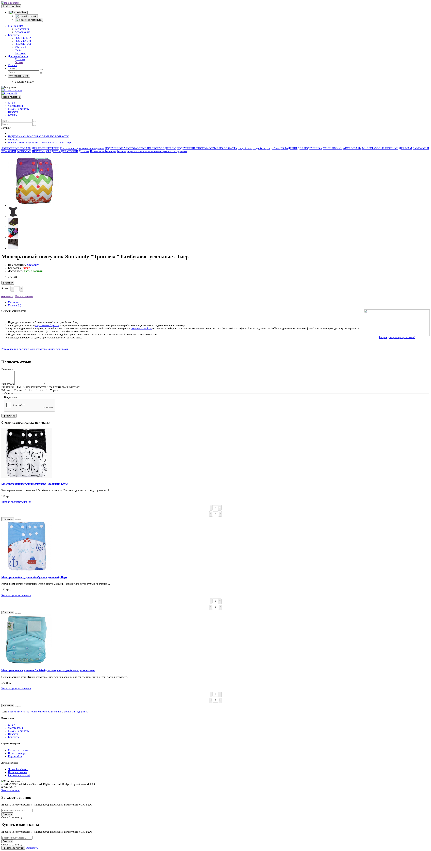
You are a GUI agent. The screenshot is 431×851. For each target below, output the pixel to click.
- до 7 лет (273, 148)
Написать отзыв (24, 296)
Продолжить (9, 415)
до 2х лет (13, 139)
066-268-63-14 (23, 44)
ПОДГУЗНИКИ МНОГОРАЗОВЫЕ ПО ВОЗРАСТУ (38, 136)
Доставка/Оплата (18, 56)
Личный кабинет (18, 769)
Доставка (20, 59)
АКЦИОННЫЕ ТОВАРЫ (16, 148)
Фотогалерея (15, 105)
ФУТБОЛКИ (24, 151)
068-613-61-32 (23, 38)
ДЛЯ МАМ (405, 148)
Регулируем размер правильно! (397, 337)
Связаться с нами (18, 750)
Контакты (13, 35)
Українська (35, 20)
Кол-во (5, 288)
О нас (11, 102)
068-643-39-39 (23, 41)
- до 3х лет (260, 148)
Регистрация (22, 28)
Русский (31, 16)
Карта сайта (15, 756)
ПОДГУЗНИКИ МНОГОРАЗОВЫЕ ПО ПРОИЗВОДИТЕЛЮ (140, 148)
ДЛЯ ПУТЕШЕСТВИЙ (45, 148)
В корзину (8, 282)
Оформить (32, 847)
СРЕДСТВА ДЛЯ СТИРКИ (62, 151)
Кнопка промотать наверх (16, 501)
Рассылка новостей (19, 775)
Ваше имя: (7, 369)
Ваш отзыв (7, 383)
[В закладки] (16, 519)
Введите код (11, 397)
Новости (13, 111)
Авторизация (22, 32)
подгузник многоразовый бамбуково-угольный (35, 711)
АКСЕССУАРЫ (352, 148)
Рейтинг (6, 390)
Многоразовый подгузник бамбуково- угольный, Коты (34, 483)
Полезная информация (103, 151)
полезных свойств (141, 328)
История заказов (17, 772)
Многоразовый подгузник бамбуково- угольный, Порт (34, 577)
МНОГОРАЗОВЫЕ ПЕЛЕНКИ (380, 148)
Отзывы (12, 65)
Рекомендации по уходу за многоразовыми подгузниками (34, 349)
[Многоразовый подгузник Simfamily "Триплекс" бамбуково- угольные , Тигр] (33, 205)
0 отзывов (7, 296)
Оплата (19, 62)
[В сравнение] (19, 519)
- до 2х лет (245, 148)
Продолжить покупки (13, 848)
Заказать (7, 814)
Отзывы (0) (14, 305)
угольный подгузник (76, 711)
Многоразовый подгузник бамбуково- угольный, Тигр (39, 142)
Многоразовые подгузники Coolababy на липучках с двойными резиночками (48, 670)
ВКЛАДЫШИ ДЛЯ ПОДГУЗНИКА (301, 148)
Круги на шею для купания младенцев (82, 148)
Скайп (18, 50)
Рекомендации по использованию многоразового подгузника (152, 151)
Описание (14, 302)
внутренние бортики (47, 325)
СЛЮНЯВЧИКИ (332, 148)
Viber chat (20, 47)
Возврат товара (17, 753)
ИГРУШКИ (38, 151)
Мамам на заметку (18, 108)
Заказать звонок (10, 790)
